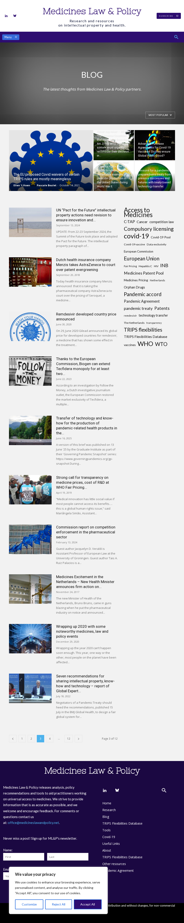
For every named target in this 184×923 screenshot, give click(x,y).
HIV (156, 266)
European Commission (138, 251)
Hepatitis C (145, 266)
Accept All (87, 904)
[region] (58, 890)
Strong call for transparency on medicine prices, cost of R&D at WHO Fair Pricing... (82, 482)
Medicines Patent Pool (144, 273)
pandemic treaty (138, 308)
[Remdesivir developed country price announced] (30, 326)
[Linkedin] (6, 16)
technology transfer (153, 315)
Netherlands (157, 280)
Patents (162, 308)
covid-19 (136, 235)
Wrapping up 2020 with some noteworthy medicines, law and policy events (82, 631)
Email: (7, 869)
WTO (161, 344)
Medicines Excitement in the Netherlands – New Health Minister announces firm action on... (85, 582)
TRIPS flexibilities (143, 329)
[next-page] (78, 738)
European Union (141, 258)
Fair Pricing (130, 266)
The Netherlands (134, 322)
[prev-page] (13, 738)
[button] (176, 37)
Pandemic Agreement (142, 301)
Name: (8, 850)
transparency (154, 322)
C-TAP (129, 221)
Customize (29, 904)
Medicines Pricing (136, 280)
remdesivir (130, 315)
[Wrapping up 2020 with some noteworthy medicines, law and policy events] (30, 638)
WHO (145, 343)
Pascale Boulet (46, 185)
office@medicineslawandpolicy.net (33, 823)
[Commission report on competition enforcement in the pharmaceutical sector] (30, 539)
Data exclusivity (156, 244)
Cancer (142, 222)
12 (68, 739)
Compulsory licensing (149, 228)
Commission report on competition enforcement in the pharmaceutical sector (85, 532)
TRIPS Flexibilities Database (145, 337)
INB (164, 265)
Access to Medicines (138, 212)
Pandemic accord (143, 294)
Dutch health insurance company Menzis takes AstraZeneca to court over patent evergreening (85, 264)
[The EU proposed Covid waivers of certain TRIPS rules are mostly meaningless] (51, 166)
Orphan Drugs (134, 287)
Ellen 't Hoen (21, 185)
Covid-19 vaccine (134, 244)
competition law (161, 222)
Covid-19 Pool (161, 237)
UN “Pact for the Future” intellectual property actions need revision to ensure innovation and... (86, 215)
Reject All (58, 904)
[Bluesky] (15, 16)
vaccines (130, 345)
